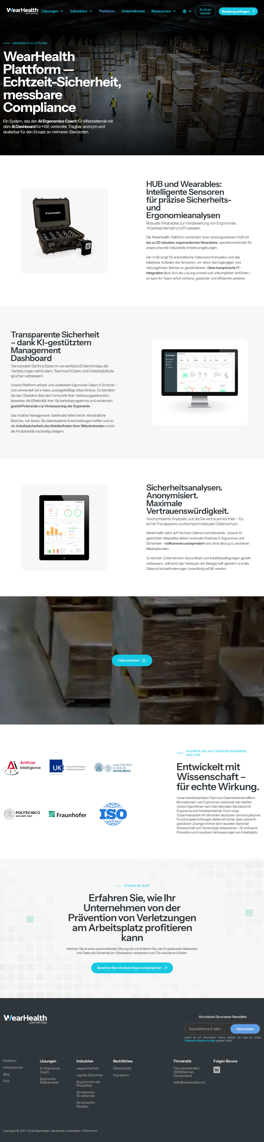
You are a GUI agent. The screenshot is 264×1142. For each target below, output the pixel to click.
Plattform (9, 1061)
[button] (52, 11)
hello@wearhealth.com (189, 1082)
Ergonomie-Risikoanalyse (49, 1080)
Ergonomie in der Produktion (88, 1083)
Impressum (121, 1075)
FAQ (6, 1081)
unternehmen (133, 11)
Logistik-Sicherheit (90, 1075)
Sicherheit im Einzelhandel (86, 1094)
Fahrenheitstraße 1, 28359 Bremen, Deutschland (187, 1072)
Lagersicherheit (87, 1068)
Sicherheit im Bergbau (86, 1104)
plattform (107, 11)
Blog (6, 1074)
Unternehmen (13, 1067)
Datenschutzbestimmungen (200, 1040)
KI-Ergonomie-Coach (50, 1070)
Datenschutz (122, 1068)
